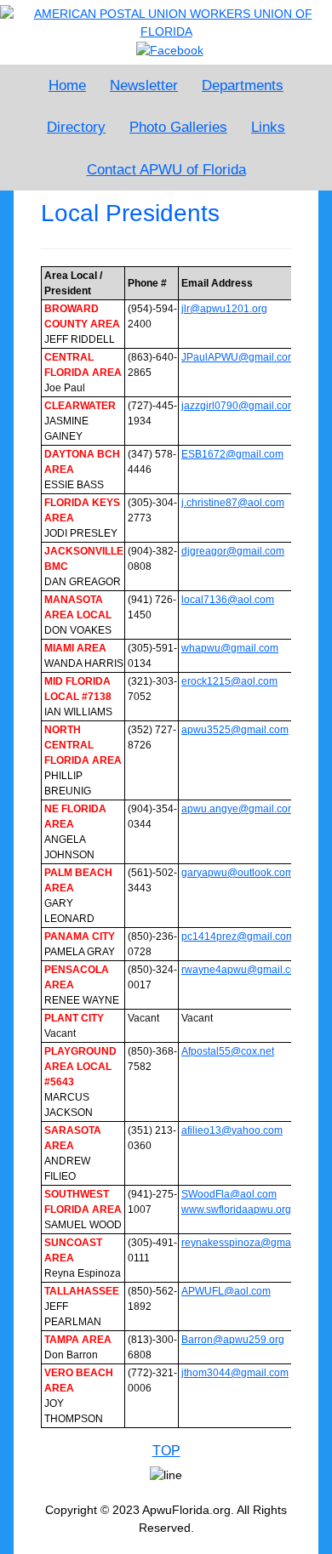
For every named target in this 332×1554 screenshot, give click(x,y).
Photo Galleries (178, 127)
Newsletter (144, 85)
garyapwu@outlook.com (237, 873)
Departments (242, 85)
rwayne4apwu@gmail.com (243, 970)
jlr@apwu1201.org (224, 309)
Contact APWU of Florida (166, 170)
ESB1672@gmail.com (232, 454)
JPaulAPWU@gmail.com (238, 357)
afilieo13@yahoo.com (232, 1130)
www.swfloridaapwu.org (236, 1209)
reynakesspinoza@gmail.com (249, 1243)
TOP (166, 1450)
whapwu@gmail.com (229, 648)
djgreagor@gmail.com (232, 551)
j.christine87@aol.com (232, 503)
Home (67, 85)
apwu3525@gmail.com (235, 730)
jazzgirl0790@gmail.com (238, 406)
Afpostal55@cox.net (227, 1051)
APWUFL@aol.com (226, 1291)
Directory (76, 127)
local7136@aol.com (227, 600)
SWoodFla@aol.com (229, 1194)
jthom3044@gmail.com (235, 1373)
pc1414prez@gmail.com (238, 936)
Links (268, 127)
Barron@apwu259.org (232, 1340)
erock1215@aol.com (229, 681)
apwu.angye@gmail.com (238, 809)
